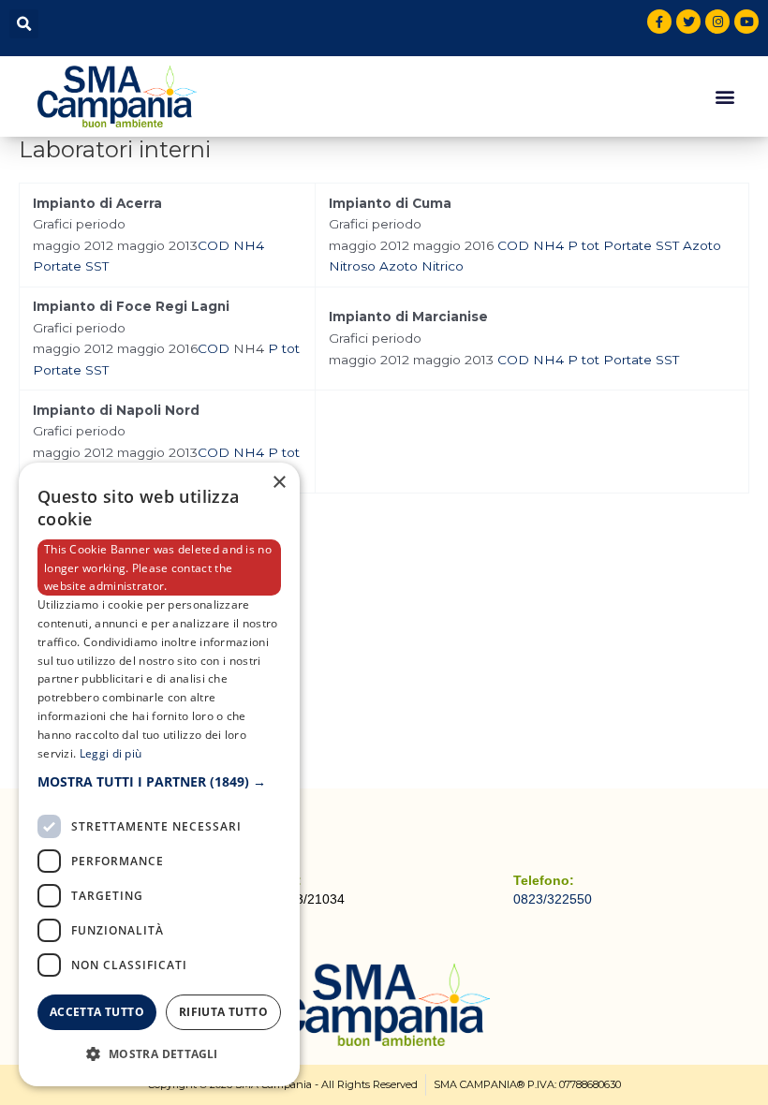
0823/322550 (552, 898)
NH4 (248, 245)
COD (213, 245)
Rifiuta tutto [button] (223, 1012)
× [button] (279, 483)
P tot (583, 245)
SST (97, 265)
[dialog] (159, 774)
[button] (23, 23)
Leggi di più (111, 753)
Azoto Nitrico (421, 265)
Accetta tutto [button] (97, 1012)
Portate (57, 265)
